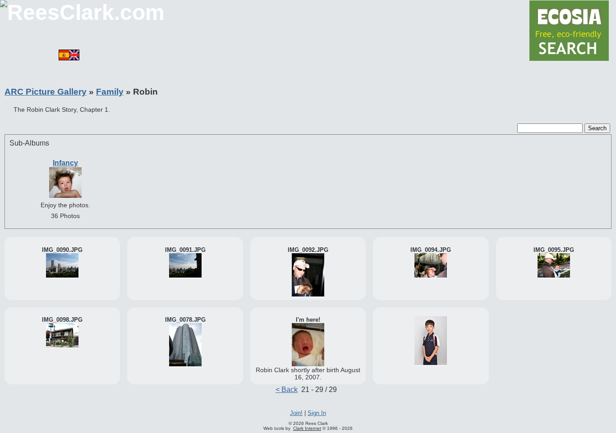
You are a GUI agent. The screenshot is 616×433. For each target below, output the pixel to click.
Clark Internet (307, 428)
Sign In (317, 413)
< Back (287, 389)
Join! (296, 413)
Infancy (65, 163)
